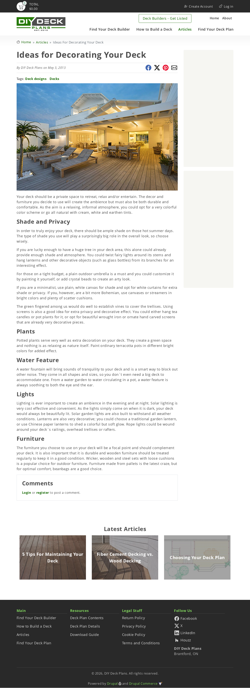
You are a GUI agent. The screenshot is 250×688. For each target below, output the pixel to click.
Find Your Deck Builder (109, 29)
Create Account (201, 6)
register (42, 492)
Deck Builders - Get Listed (165, 18)
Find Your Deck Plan (215, 29)
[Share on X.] (157, 68)
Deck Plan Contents (87, 617)
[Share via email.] (174, 68)
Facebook (188, 619)
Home (214, 18)
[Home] (41, 24)
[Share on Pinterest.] (166, 68)
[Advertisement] (208, 108)
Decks (54, 79)
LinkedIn (187, 633)
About (227, 18)
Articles (185, 29)
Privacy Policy (134, 626)
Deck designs (35, 79)
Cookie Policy (133, 634)
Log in (228, 6)
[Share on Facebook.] (148, 68)
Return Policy (133, 617)
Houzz (185, 640)
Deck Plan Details (85, 626)
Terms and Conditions (141, 643)
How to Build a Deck (154, 29)
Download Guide (84, 634)
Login (26, 492)
